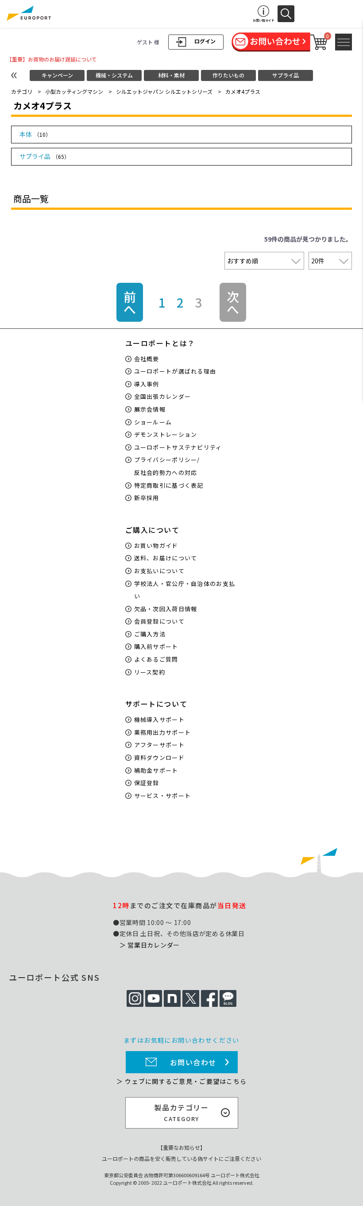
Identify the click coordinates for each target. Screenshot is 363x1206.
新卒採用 (146, 497)
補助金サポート (156, 770)
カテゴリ (21, 91)
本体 (35, 134)
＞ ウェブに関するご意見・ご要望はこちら (181, 1081)
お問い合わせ (193, 1062)
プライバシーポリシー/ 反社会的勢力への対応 (167, 466)
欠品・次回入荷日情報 (165, 609)
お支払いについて (159, 570)
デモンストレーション (165, 434)
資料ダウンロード (159, 757)
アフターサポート (159, 744)
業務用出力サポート (162, 732)
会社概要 (146, 358)
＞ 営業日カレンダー (150, 944)
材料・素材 (171, 75)
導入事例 (146, 384)
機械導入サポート (159, 719)
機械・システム (114, 75)
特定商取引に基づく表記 (169, 485)
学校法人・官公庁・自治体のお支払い (185, 590)
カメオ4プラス (242, 91)
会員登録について (159, 621)
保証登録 (146, 782)
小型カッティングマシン (74, 91)
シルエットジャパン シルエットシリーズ (164, 91)
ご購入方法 (150, 634)
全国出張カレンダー (162, 396)
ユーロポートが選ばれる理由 (175, 371)
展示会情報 (150, 409)
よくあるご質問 (156, 659)
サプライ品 (285, 75)
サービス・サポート (162, 795)
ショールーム (153, 422)
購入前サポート (156, 646)
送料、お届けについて (165, 558)
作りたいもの (228, 75)
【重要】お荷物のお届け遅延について (52, 59)
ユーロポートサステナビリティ (178, 447)
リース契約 (150, 672)
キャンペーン (57, 75)
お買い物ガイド (156, 545)
